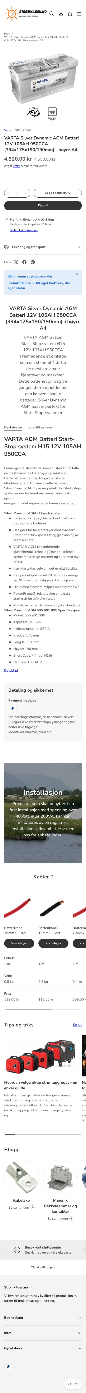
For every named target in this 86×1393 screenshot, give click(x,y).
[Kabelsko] (21, 1177)
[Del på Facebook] (24, 262)
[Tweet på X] (16, 262)
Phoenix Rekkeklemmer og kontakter (60, 1206)
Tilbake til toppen (43, 1267)
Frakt (16, 166)
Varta (7, 130)
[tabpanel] (43, 556)
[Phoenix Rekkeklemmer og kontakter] (60, 1177)
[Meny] (79, 13)
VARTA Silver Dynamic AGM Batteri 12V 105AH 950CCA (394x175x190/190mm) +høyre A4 (36, 38)
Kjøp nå (43, 205)
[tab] (13, 427)
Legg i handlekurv (57, 193)
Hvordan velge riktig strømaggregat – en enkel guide (40, 1085)
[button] (70, 13)
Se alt (77, 1024)
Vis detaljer (19, 943)
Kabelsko (21, 1200)
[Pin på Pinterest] (33, 262)
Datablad (11, 670)
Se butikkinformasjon (24, 230)
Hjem (7, 33)
